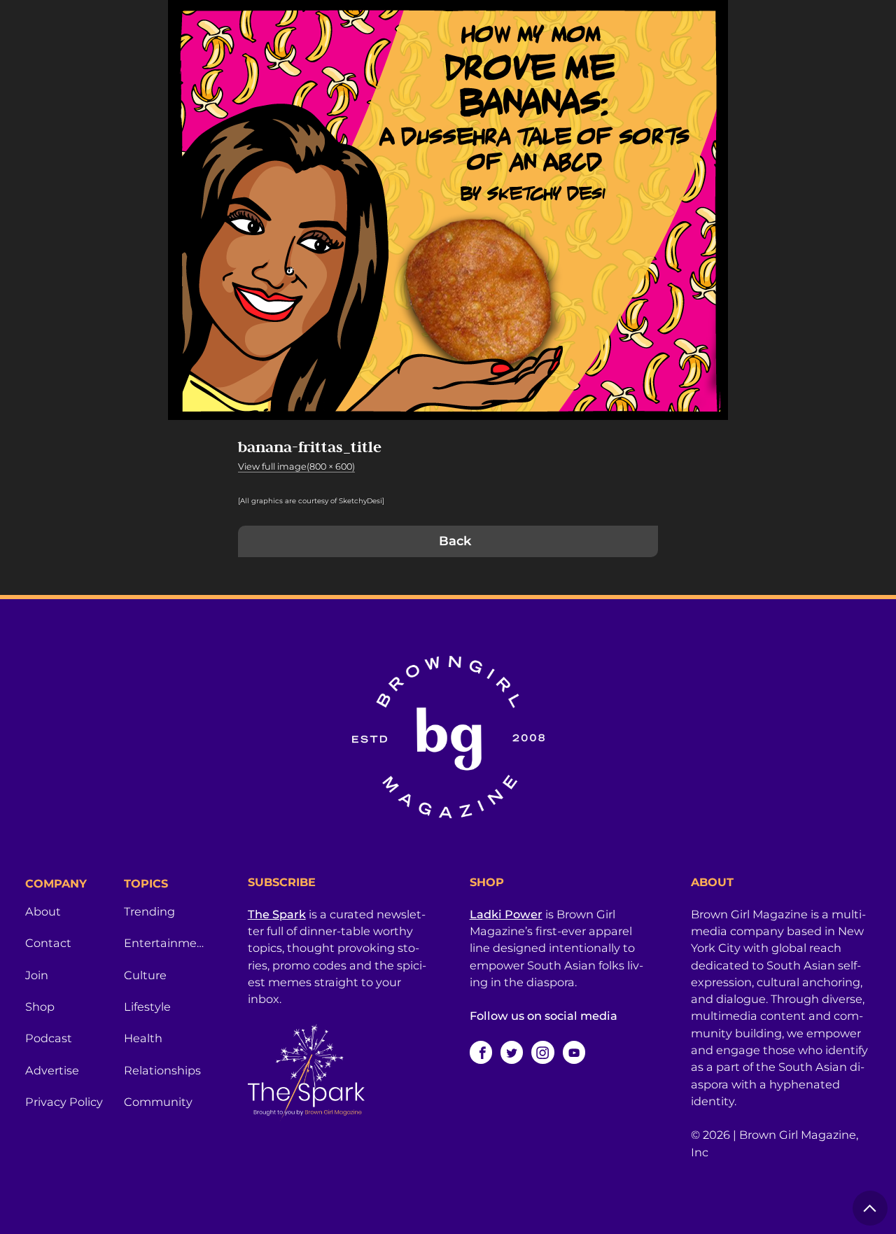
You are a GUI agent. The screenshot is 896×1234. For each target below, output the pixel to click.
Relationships (162, 1070)
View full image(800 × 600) (296, 466)
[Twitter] (511, 1052)
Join (36, 975)
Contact (48, 943)
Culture (145, 975)
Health (143, 1038)
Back (455, 541)
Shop (40, 1007)
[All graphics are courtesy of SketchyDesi (310, 500)
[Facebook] (481, 1052)
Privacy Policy (64, 1102)
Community (158, 1102)
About (43, 911)
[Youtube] (574, 1052)
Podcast (48, 1038)
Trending (149, 911)
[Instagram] (542, 1052)
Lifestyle (147, 1007)
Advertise (52, 1070)
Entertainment (165, 943)
